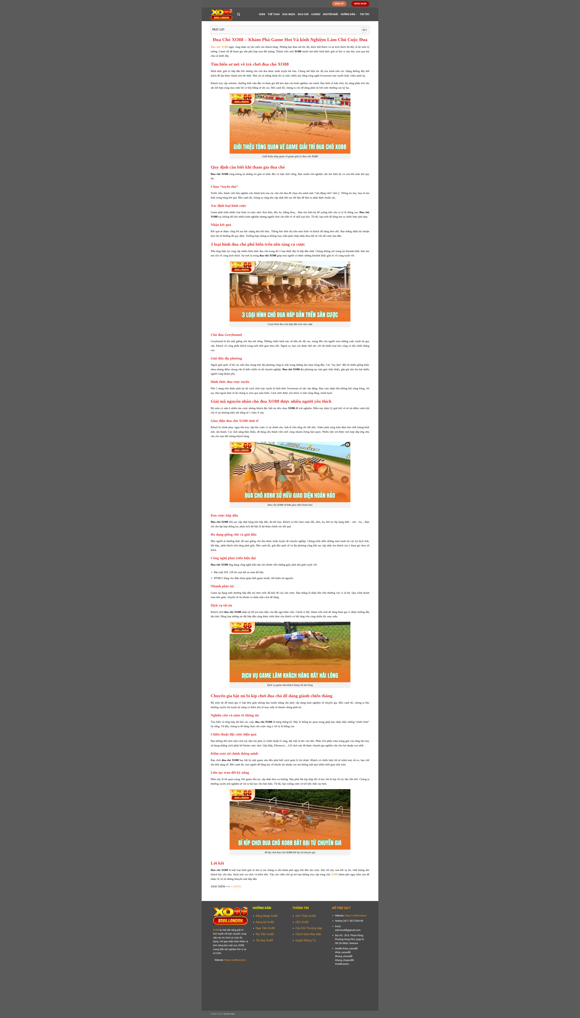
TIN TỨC (364, 14)
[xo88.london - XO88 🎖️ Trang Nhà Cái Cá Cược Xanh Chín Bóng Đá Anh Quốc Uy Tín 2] (222, 14)
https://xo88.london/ (235, 960)
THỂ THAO (274, 14)
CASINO (315, 14)
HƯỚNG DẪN (348, 14)
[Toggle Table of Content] (362, 30)
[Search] (238, 14)
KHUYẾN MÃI (330, 14)
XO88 (262, 14)
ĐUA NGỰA (288, 14)
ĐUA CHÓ (303, 14)
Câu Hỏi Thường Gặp (308, 928)
